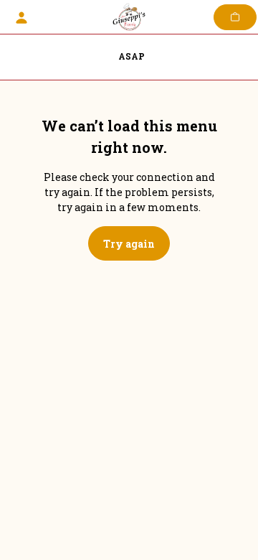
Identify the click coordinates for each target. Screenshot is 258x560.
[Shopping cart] (235, 17)
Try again (129, 244)
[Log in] (21, 17)
